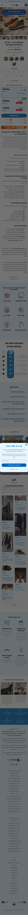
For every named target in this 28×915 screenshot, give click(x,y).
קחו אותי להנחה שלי (14, 465)
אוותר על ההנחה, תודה (14, 469)
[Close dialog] (26, 444)
